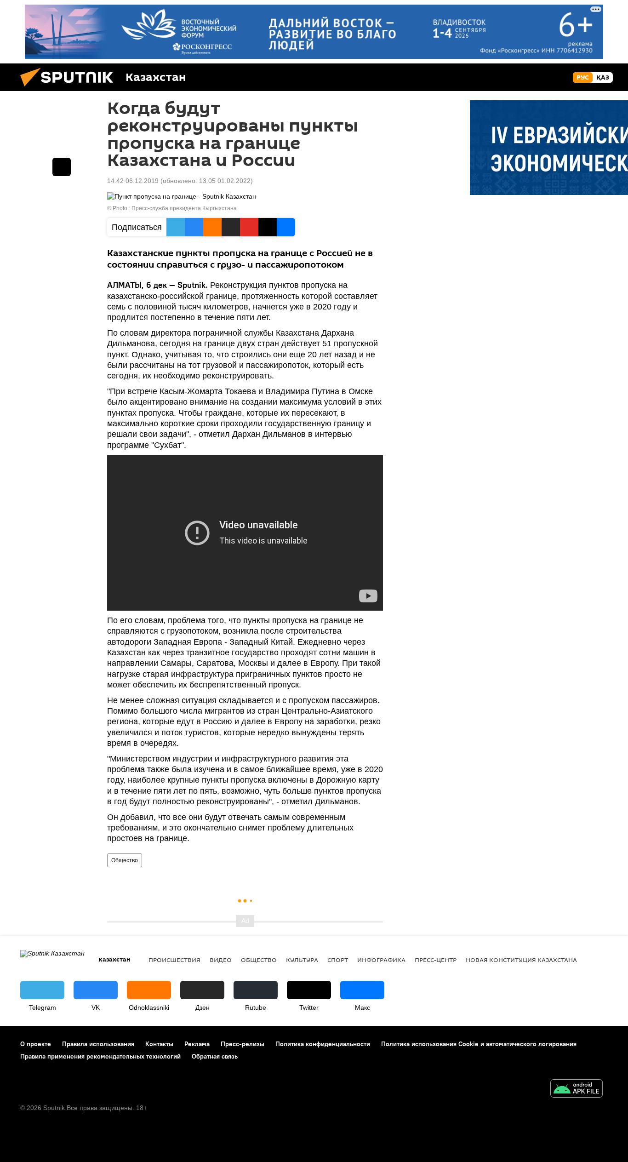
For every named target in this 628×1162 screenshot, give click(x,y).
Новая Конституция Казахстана (521, 960)
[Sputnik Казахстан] (70, 88)
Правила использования (98, 1044)
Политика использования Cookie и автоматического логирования (479, 1044)
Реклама (197, 1044)
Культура (302, 960)
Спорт (337, 960)
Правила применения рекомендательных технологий (100, 1056)
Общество (124, 860)
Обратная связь (215, 1056)
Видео (221, 960)
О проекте (35, 1044)
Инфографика (381, 960)
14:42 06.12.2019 (133, 180)
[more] (61, 167)
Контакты (159, 1044)
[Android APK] (576, 1089)
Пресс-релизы (242, 1044)
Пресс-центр (436, 960)
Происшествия (174, 960)
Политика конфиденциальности (322, 1044)
